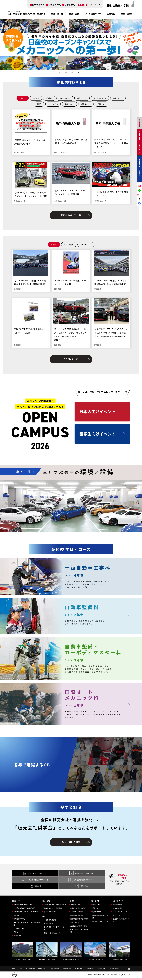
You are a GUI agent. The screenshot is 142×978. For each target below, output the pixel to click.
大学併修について (19, 928)
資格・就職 (46, 901)
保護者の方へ (55, 969)
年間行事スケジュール (120, 912)
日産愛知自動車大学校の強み (23, 904)
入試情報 (111, 14)
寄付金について (19, 936)
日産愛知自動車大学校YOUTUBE (24, 908)
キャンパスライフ (93, 14)
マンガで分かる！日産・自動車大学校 (26, 912)
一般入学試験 (74, 922)
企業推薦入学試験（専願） (79, 926)
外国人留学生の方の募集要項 (79, 930)
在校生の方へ (67, 969)
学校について (16, 901)
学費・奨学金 (127, 14)
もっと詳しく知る (71, 842)
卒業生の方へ (79, 969)
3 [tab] (73, 73)
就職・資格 (74, 14)
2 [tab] (66, 73)
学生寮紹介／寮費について (121, 920)
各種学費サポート (98, 912)
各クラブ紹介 (117, 915)
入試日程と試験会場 (76, 912)
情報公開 (16, 915)
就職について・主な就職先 (53, 908)
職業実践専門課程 (19, 919)
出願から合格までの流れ (78, 908)
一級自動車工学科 (50, 920)
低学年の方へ (54, 4)
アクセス (82, 5)
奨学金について (97, 908)
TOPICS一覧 (71, 359)
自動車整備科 (48, 923)
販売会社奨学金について (100, 921)
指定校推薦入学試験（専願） (79, 919)
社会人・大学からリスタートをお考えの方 (27, 923)
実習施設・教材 (118, 904)
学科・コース (57, 14)
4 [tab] (79, 73)
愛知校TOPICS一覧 (71, 215)
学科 (43, 916)
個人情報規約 (30, 969)
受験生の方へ (42, 969)
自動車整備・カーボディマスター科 (55, 928)
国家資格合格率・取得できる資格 (55, 904)
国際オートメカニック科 (52, 933)
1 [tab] (60, 73)
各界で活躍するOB (50, 912)
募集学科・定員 (75, 904)
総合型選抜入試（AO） (77, 915)
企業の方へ (70, 4)
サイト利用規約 (17, 969)
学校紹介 (41, 14)
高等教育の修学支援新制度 (100, 916)
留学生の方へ (38, 4)
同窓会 (16, 932)
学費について (96, 904)
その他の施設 (117, 908)
